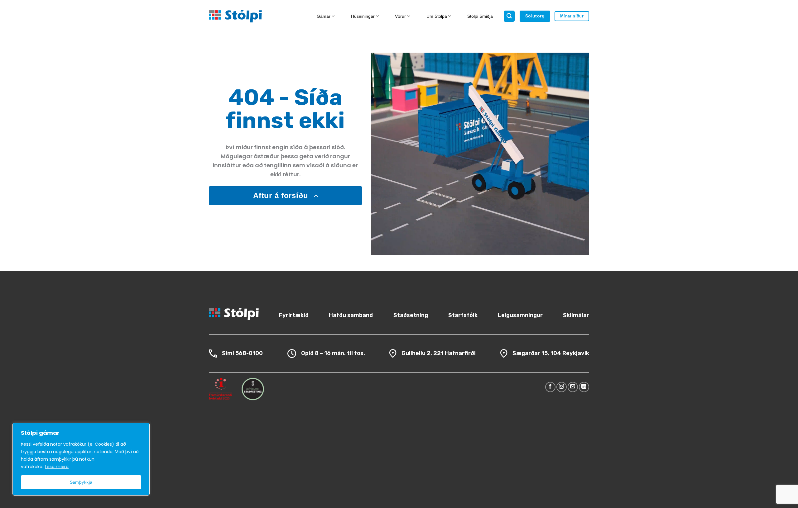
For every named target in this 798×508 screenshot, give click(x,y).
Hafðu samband (351, 315)
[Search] (509, 16)
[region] (81, 459)
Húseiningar (363, 16)
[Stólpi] (252, 16)
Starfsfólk (463, 315)
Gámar (323, 16)
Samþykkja (81, 482)
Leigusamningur (520, 315)
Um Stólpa (436, 16)
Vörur (400, 16)
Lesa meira (57, 466)
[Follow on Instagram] (561, 387)
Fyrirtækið (294, 315)
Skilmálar (576, 315)
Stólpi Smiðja (480, 16)
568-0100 (249, 353)
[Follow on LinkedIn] (584, 387)
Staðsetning (410, 315)
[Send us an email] (573, 387)
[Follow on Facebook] (550, 387)
